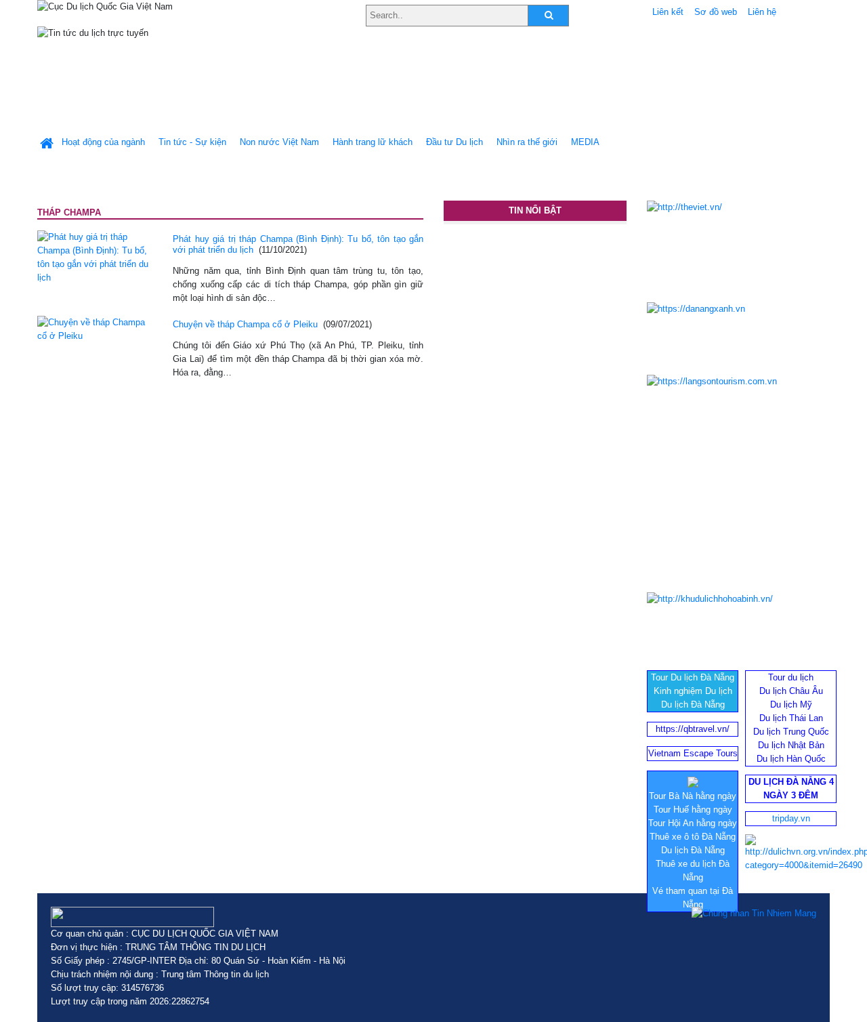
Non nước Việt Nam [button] (279, 142)
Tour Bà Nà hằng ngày (692, 796)
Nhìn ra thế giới (526, 142)
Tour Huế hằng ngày (693, 809)
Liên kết (667, 12)
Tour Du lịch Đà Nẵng (692, 677)
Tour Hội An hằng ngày (692, 823)
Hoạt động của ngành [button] (103, 142)
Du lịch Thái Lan (791, 718)
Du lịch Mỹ (791, 704)
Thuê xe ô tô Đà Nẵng (693, 837)
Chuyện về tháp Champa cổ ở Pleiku (245, 324)
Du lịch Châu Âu (791, 691)
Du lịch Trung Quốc (791, 732)
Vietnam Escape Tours (693, 753)
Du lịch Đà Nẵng (693, 704)
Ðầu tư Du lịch (454, 142)
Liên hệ (762, 12)
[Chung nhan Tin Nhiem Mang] (754, 913)
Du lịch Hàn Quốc (791, 759)
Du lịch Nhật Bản (791, 745)
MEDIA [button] (585, 142)
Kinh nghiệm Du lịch (693, 691)
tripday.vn (791, 818)
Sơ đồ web (715, 12)
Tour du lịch (790, 677)
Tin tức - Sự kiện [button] (192, 142)
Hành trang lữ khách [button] (373, 142)
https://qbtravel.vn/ (692, 729)
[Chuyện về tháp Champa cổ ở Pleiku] (94, 328)
